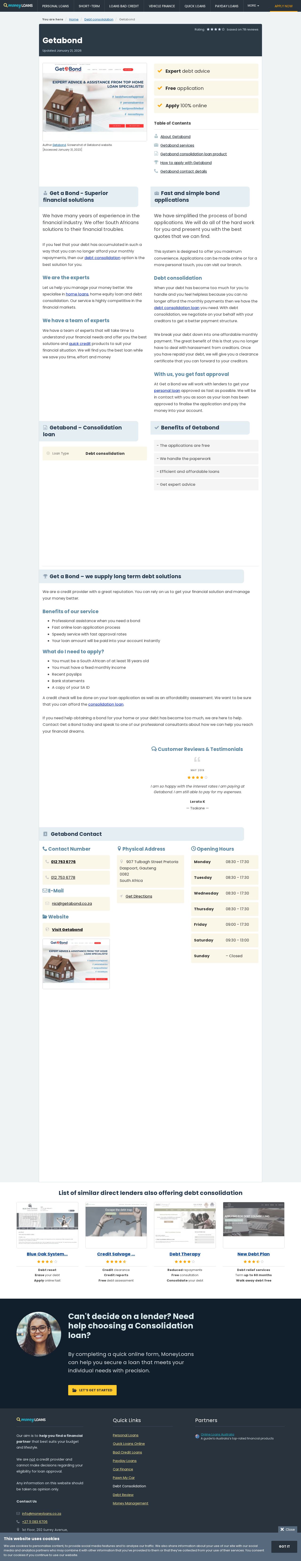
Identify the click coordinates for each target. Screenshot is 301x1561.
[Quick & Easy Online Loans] (18, 5)
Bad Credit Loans (127, 1452)
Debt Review (123, 1494)
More (252, 5)
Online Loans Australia (217, 1434)
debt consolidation (102, 257)
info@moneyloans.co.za (41, 1513)
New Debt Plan (254, 1254)
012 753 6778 (63, 877)
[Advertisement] (206, 526)
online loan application (82, 627)
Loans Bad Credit (124, 6)
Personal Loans (55, 6)
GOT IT (284, 1546)
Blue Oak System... (47, 1254)
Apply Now (284, 6)
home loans (77, 294)
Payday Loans (226, 6)
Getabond (59, 145)
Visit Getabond (67, 929)
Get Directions (139, 896)
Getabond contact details (183, 171)
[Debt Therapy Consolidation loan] (185, 1225)
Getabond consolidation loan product (193, 154)
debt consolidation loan (176, 307)
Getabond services (177, 145)
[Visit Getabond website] (76, 965)
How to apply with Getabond (186, 162)
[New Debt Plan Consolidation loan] (254, 1225)
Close (289, 1529)
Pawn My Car (124, 1477)
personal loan (167, 390)
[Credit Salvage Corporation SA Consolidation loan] (116, 1225)
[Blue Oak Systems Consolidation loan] (47, 1225)
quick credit (80, 343)
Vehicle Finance (162, 6)
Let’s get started (95, 1390)
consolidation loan (105, 704)
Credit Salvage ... (116, 1254)
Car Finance (123, 1469)
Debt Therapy (185, 1254)
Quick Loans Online (129, 1443)
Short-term (89, 6)
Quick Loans (195, 6)
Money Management (130, 1503)
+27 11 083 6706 (35, 1521)
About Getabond (175, 136)
